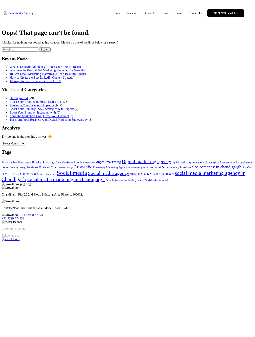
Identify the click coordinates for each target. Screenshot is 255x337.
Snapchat (41, 174)
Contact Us (195, 13)
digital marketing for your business (236, 162)
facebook (32, 167)
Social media (72, 173)
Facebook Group (48, 167)
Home (116, 13)
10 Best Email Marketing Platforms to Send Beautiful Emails (48, 74)
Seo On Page (28, 173)
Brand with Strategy (43, 162)
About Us (151, 13)
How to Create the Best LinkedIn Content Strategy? (42, 77)
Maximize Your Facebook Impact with (34, 105)
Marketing (100, 168)
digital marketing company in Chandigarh (195, 162)
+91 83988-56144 (31, 214)
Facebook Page (66, 168)
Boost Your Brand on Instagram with (33, 112)
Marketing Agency (116, 167)
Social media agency (108, 173)
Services (131, 13)
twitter (124, 180)
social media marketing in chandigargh (66, 179)
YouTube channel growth (157, 180)
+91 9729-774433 (13, 218)
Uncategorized (19, 98)
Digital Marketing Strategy (14, 168)
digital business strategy (84, 162)
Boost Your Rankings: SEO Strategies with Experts (42, 109)
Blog (166, 13)
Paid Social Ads (150, 168)
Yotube (131, 180)
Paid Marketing (135, 168)
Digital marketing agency (146, 161)
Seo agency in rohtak (178, 167)
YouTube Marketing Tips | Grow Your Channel (39, 116)
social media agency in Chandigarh (152, 173)
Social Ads (51, 174)
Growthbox (84, 166)
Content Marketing (64, 162)
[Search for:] (20, 49)
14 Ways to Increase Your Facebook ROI (35, 81)
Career (179, 13)
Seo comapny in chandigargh (216, 167)
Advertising (7, 162)
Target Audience (113, 180)
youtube (139, 180)
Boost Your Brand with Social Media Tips (36, 101)
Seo (161, 167)
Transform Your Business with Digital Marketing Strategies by (49, 119)
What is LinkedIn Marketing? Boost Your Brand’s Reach (45, 66)
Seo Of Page (13, 174)
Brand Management (22, 162)
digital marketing (108, 162)
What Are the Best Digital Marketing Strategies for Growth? (47, 70)
